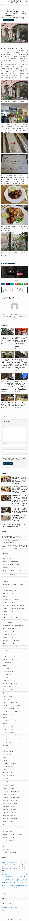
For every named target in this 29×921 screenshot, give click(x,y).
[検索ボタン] (27, 2)
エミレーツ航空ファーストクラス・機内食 (13, 605)
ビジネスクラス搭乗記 (8, 611)
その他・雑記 (6, 849)
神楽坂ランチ (6, 578)
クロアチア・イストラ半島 (9, 736)
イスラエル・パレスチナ (9, 751)
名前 (4, 443)
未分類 (4, 665)
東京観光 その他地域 (8, 837)
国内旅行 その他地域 (8, 785)
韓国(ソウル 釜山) (7, 696)
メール (5, 448)
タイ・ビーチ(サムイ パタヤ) (10, 683)
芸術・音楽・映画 (7, 831)
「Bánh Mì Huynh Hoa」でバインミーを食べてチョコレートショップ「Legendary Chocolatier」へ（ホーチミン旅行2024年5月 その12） (14, 874)
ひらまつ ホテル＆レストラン (10, 634)
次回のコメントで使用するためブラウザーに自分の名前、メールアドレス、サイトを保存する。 (15, 459)
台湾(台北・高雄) (7, 686)
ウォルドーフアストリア (9, 631)
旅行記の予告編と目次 (8, 671)
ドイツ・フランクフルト (9, 726)
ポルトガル (5, 745)
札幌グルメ (5, 581)
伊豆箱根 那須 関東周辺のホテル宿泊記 (12, 834)
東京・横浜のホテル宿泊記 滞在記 (11, 640)
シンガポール (6, 699)
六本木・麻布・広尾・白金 (9, 812)
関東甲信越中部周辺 (8, 766)
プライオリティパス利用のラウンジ (11, 617)
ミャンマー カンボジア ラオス (10, 708)
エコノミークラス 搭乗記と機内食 (11, 561)
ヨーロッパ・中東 (7, 714)
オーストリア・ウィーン (9, 729)
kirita (14, 311)
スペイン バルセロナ (8, 742)
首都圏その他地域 (7, 821)
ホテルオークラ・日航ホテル (10, 659)
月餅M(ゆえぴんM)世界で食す (9, 907)
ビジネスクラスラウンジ (9, 614)
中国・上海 (5, 693)
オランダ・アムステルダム (9, 723)
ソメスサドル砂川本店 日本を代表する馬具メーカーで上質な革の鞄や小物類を (14, 541)
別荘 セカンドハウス (8, 593)
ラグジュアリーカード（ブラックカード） (13, 647)
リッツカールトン (7, 843)
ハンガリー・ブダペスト (9, 732)
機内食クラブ (5, 910)
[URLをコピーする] (26, 284)
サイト (4, 453)
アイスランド (6, 717)
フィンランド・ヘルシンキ (8, 263)
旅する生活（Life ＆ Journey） (14, 1)
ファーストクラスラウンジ (9, 602)
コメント (5, 426)
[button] (3, 284)
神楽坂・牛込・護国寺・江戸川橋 (11, 794)
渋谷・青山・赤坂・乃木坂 (9, 809)
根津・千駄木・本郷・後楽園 (10, 818)
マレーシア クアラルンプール (10, 702)
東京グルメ (5, 825)
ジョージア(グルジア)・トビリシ (11, 564)
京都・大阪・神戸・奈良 (9, 775)
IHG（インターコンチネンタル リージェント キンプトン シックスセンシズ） (14, 621)
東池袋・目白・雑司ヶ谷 (9, 815)
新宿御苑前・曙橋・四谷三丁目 (10, 800)
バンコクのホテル (7, 674)
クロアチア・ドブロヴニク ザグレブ (12, 739)
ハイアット (5, 656)
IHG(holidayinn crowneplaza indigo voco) (13, 625)
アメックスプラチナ (8, 650)
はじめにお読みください (9, 662)
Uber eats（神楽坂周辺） (9, 575)
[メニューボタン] (2, 2)
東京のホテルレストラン (9, 643)
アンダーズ (5, 846)
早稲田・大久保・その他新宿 (10, 803)
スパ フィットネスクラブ (9, 653)
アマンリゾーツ (7, 596)
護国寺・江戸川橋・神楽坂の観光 (11, 797)
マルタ (4, 748)
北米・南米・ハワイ (8, 754)
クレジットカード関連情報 (9, 852)
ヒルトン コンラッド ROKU (9, 628)
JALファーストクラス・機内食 (10, 599)
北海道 (4, 757)
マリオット (5, 587)
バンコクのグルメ (7, 677)
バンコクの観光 (7, 680)
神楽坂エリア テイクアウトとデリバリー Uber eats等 (14, 571)
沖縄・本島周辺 (7, 778)
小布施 (4, 769)
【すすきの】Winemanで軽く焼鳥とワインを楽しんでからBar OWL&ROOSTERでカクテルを (14, 537)
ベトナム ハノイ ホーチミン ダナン (11, 705)
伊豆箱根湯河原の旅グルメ (9, 763)
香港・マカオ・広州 (8, 689)
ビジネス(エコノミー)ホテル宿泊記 (11, 828)
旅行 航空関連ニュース (8, 840)
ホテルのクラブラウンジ (9, 637)
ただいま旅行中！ (7, 668)
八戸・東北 (5, 760)
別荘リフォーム (7, 558)
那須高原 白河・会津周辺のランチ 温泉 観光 (14, 584)
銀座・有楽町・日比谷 (8, 806)
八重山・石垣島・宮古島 (9, 788)
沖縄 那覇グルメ (7, 782)
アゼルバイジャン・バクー (9, 567)
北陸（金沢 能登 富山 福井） (10, 590)
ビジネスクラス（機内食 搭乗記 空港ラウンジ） (14, 608)
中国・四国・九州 (7, 772)
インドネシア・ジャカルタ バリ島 (11, 711)
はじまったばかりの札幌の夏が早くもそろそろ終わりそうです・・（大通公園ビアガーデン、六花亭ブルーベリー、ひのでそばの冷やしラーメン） (14, 547)
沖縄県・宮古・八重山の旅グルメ (11, 791)
